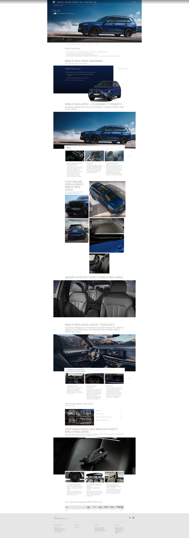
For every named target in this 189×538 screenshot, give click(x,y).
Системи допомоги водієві (109, 369)
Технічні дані (90, 44)
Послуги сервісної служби (99, 527)
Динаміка (69, 147)
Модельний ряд (68, 2)
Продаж (81, 2)
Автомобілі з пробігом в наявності (60, 529)
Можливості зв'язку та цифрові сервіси (94, 369)
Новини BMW (76, 527)
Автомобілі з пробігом (88, 2)
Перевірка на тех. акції (119, 531)
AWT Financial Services (58, 531)
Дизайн (84, 44)
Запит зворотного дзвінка (120, 529)
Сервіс (95, 2)
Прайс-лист (97, 44)
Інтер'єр (79, 147)
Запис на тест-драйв (119, 527)
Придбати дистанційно (119, 528)
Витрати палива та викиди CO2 (100, 530)
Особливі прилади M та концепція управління (76, 369)
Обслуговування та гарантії (100, 529)
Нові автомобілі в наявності (59, 528)
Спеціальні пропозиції (58, 530)
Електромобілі (75, 2)
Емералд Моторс (60, 2)
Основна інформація (70, 44)
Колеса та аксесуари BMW (99, 528)
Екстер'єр (74, 147)
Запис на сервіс (118, 530)
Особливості (78, 44)
